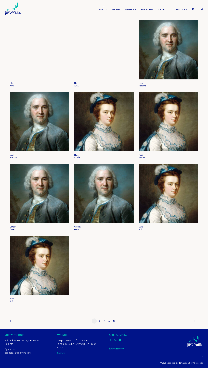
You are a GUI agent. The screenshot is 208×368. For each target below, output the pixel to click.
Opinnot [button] (116, 10)
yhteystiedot (89, 343)
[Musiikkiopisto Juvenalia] (13, 9)
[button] (194, 9)
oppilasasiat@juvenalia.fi (18, 352)
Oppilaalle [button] (163, 10)
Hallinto (9, 343)
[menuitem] (103, 10)
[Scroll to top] (202, 356)
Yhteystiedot (180, 10)
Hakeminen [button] (130, 10)
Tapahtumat (147, 10)
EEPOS (61, 353)
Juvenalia (103, 10)
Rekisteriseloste (116, 349)
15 (114, 321)
